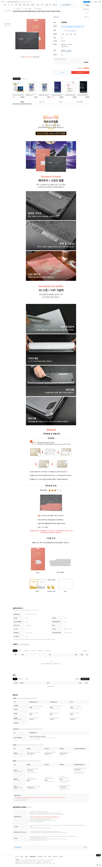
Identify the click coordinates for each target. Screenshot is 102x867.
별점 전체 (85, 650)
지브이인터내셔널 (17, 847)
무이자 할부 (63, 41)
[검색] (29, 2)
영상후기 (26, 650)
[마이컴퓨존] (99, 5)
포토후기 (33, 650)
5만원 (71, 34)
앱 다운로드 (61, 856)
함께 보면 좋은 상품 (17, 78)
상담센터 (99, 1)
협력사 (45, 856)
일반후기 (40, 650)
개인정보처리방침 (33, 856)
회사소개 (16, 856)
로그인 (92, 1)
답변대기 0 (27, 679)
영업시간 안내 (49, 862)
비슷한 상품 (62, 72)
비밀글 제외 (77, 679)
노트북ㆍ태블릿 (17, 8)
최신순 (15, 650)
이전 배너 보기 (7, 20)
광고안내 (49, 856)
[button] (93, 4)
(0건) (66, 30)
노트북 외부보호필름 (37, 8)
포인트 (75, 34)
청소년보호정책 (39, 856)
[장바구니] (96, 5)
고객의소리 (50, 863)
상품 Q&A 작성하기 (85, 678)
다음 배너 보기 (8, 20)
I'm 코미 (87, 1)
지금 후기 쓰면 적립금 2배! (71, 30)
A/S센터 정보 (85, 847)
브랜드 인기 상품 (24, 78)
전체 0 (15, 679)
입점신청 (26, 856)
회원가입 (95, 1)
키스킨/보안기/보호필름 (27, 8)
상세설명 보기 (30, 807)
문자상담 (53, 863)
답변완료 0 (21, 679)
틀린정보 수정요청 (86, 9)
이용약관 (21, 856)
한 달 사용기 (47, 650)
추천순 (20, 650)
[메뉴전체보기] (2, 5)
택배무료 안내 (69, 50)
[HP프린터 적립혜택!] (98, 856)
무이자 (63, 34)
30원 (62, 37)
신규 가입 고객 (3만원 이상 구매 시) (30, 56)
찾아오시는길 (55, 856)
